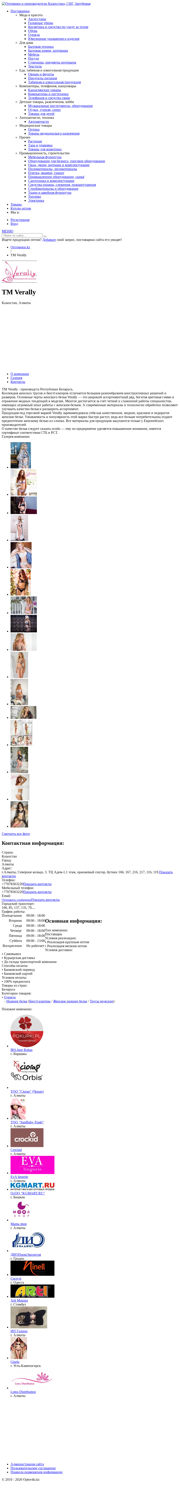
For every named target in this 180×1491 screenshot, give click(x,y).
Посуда (33, 58)
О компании (20, 374)
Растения (35, 141)
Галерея (16, 378)
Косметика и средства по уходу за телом (58, 27)
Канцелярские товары (44, 90)
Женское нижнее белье (70, 1001)
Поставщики (20, 11)
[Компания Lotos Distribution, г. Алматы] (32, 1388)
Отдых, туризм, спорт (44, 110)
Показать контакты (37, 884)
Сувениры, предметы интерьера (52, 62)
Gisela (15, 1362)
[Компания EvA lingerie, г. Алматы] (32, 1173)
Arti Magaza (19, 1300)
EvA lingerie (19, 1177)
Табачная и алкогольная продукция (54, 82)
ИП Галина (19, 1331)
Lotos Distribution (23, 1392)
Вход (14, 224)
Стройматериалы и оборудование (53, 188)
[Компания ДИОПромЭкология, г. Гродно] (28, 1251)
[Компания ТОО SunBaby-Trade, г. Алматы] (18, 1118)
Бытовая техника (41, 46)
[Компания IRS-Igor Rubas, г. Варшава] (27, 1046)
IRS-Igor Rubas (21, 1050)
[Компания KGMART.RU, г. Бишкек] (32, 1189)
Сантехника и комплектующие (51, 181)
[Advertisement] (90, 337)
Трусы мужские (101, 1001)
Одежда (34, 35)
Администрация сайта (27, 1464)
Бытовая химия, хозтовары (48, 50)
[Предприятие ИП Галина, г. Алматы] (29, 1327)
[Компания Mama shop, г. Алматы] (21, 1220)
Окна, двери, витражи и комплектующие (59, 165)
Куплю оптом (21, 208)
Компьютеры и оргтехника (48, 94)
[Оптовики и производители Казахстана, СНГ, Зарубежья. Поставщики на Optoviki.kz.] (46, 3)
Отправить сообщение (16, 900)
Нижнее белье (16, 1001)
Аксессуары (37, 19)
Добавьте (49, 240)
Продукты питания (42, 78)
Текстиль (35, 66)
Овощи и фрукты (41, 74)
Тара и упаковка (40, 145)
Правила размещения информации (37, 1472)
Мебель (33, 54)
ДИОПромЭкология (26, 1254)
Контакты (18, 382)
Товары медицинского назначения (53, 133)
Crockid (16, 1150)
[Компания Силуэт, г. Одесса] (32, 1274)
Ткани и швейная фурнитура (49, 192)
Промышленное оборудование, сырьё (56, 177)
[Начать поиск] (45, 236)
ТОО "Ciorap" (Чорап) (27, 1091)
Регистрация (20, 220)
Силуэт (16, 1278)
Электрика (36, 200)
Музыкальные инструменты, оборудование (60, 106)
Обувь (32, 31)
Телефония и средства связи (49, 98)
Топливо (34, 196)
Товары (16, 204)
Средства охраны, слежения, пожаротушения (62, 185)
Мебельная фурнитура (44, 157)
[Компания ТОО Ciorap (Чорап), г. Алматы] (27, 1087)
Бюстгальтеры (39, 1001)
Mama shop (19, 1224)
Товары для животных (45, 149)
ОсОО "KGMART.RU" (28, 1193)
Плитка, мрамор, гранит (46, 173)
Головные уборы (40, 23)
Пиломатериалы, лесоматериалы (52, 169)
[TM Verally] (19, 281)
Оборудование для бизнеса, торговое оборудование (66, 161)
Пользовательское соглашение (33, 1468)
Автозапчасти (38, 121)
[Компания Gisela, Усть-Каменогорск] (19, 1358)
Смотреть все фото (16, 834)
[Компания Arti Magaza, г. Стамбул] (32, 1296)
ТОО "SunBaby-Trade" (27, 1122)
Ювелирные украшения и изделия (53, 39)
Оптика (34, 129)
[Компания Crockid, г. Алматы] (27, 1146)
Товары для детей (41, 114)
